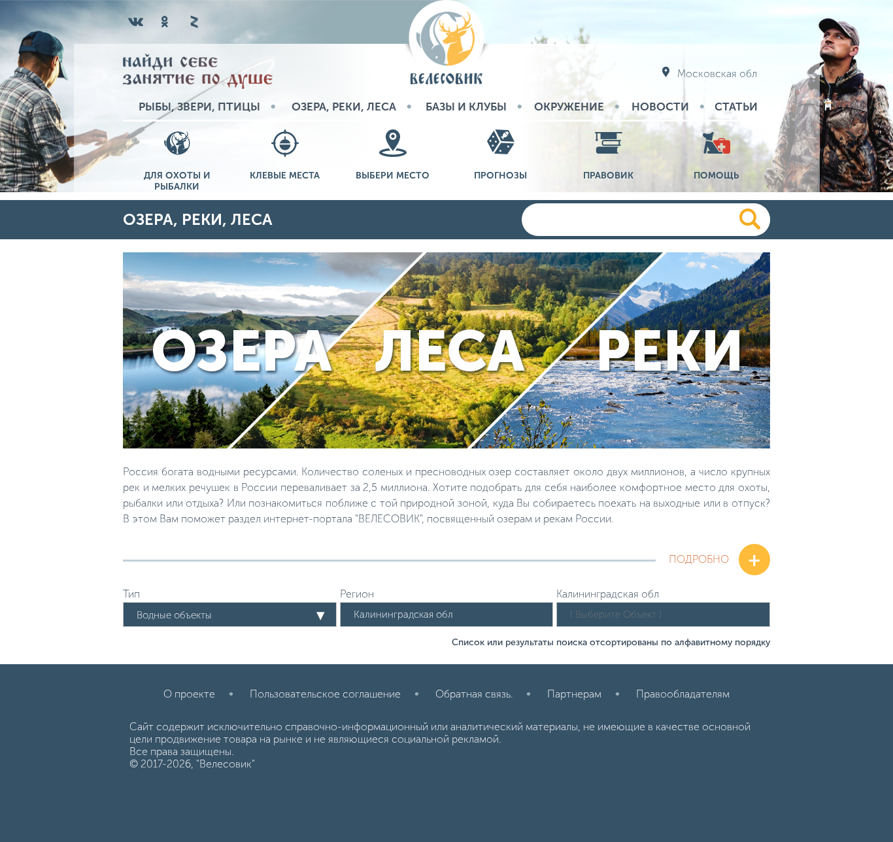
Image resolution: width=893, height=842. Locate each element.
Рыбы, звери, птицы (199, 106)
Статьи (736, 106)
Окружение (569, 106)
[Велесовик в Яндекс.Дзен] (193, 21)
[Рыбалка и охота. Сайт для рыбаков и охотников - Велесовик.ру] (446, 43)
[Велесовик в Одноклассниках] (165, 21)
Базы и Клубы (466, 106)
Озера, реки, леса (344, 106)
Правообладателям (683, 694)
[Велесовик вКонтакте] (136, 21)
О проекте (189, 694)
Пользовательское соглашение (325, 694)
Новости (660, 106)
